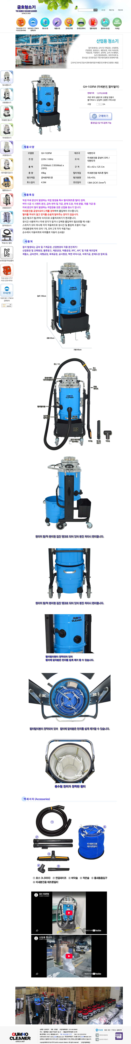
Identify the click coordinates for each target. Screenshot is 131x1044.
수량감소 (101, 105)
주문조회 (120, 10)
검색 (95, 10)
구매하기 (103, 116)
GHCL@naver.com (57, 1036)
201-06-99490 (73, 1029)
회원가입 (111, 10)
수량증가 (101, 103)
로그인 (103, 10)
